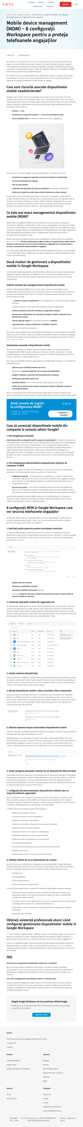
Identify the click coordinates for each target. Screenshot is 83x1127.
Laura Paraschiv (24, 55)
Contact (45, 1103)
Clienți (9, 1094)
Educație (46, 1061)
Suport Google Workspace (52, 1111)
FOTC (8, 934)
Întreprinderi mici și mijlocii (53, 1073)
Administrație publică (50, 1069)
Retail (45, 1081)
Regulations (71, 1118)
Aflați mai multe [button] (41, 1015)
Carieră (45, 1099)
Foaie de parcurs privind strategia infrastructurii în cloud (27, 1039)
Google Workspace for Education (18, 1069)
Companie (50, 6)
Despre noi (47, 1094)
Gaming (45, 1065)
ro (76, 4)
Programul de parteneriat (52, 1107)
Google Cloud (11, 1065)
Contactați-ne (61, 946)
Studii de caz (37, 6)
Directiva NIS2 (12, 1099)
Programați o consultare (63, 414)
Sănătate (46, 1077)
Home (9, 15)
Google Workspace (24, 15)
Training (51, 2)
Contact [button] (65, 4)
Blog (14, 15)
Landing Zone (11, 1043)
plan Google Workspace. (15, 339)
